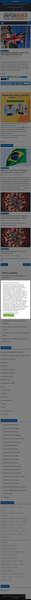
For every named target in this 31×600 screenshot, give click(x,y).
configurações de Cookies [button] (10, 313)
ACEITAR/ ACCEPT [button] (8, 315)
